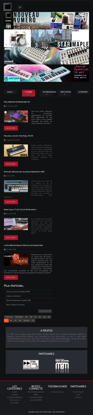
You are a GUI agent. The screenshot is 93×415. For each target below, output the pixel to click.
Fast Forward (78, 392)
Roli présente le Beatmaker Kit (17, 102)
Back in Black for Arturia (15, 305)
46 (11, 320)
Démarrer (9, 317)
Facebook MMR (36, 397)
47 (15, 320)
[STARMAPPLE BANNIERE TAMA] (46, 38)
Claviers (28, 92)
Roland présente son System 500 (18, 300)
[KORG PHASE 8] (46, 56)
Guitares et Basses (14, 397)
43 (44, 317)
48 (20, 320)
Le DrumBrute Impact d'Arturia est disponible (23, 245)
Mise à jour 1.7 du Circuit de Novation (20, 210)
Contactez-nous (57, 392)
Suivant (26, 320)
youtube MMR (35, 400)
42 (40, 317)
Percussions (66, 92)
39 (26, 317)
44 (49, 317)
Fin (33, 320)
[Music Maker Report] (9, 6)
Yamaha (78, 397)
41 (35, 317)
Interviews (83, 92)
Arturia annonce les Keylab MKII (18, 292)
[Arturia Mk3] (46, 73)
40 (31, 317)
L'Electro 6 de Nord (13, 296)
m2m (78, 395)
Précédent (19, 317)
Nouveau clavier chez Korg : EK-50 (18, 136)
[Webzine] (46, 21)
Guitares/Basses (48, 92)
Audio (10, 92)
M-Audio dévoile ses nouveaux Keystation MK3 (24, 172)
